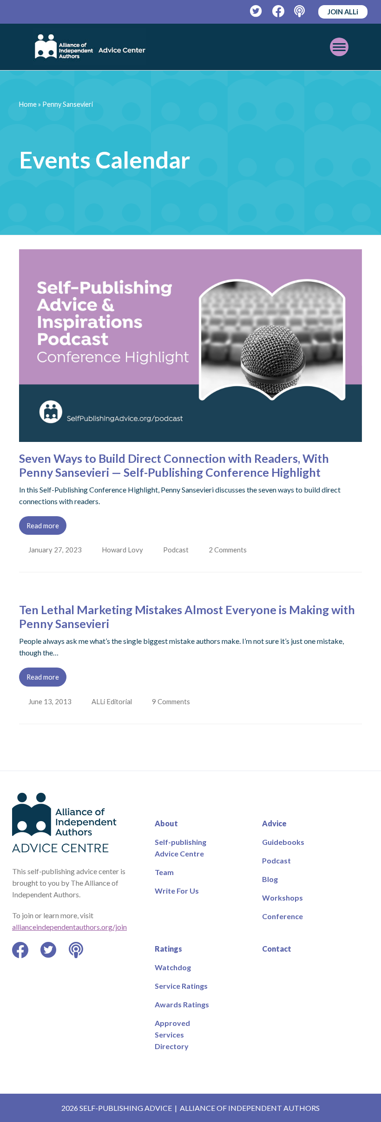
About (166, 823)
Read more (42, 525)
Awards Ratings (182, 1004)
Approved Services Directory (172, 1034)
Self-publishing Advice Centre (180, 847)
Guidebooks (283, 841)
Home (28, 104)
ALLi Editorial (112, 701)
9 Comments (173, 701)
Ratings (168, 948)
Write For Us (177, 890)
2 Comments (231, 549)
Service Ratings (181, 985)
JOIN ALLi (343, 11)
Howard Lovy (123, 549)
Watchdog (173, 967)
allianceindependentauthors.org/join (69, 926)
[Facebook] (278, 11)
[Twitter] (256, 11)
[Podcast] (300, 11)
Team (164, 872)
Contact (276, 948)
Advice (274, 823)
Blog (270, 879)
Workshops (282, 897)
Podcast (177, 549)
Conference (282, 916)
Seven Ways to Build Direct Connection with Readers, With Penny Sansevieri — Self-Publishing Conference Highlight (174, 465)
